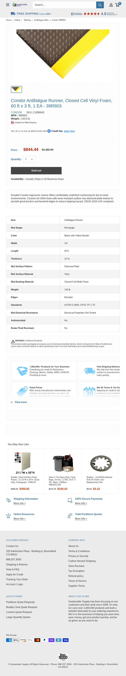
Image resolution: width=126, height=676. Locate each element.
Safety (17, 20)
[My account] (111, 5)
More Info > (81, 503)
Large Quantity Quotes (18, 617)
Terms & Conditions (79, 551)
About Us (73, 546)
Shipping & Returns (17, 564)
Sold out (36, 170)
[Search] (100, 5)
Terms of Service (77, 581)
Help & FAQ (12, 569)
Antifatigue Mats (41, 20)
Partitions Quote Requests (20, 602)
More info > (20, 503)
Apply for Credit (14, 574)
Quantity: (16, 159)
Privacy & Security (78, 556)
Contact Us (12, 546)
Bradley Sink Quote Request (21, 607)
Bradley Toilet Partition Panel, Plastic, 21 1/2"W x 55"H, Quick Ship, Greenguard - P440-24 (25, 479)
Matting (27, 20)
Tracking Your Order (17, 579)
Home (8, 20)
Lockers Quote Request (19, 612)
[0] (117, 5)
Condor (16, 112)
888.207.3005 (13, 559)
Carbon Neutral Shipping (82, 561)
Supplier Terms (76, 586)
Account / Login (14, 584)
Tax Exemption (76, 571)
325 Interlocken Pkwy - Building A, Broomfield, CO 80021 (31, 553)
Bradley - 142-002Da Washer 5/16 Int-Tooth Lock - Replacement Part (99, 479)
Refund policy (75, 576)
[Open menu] (7, 5)
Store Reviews (76, 566)
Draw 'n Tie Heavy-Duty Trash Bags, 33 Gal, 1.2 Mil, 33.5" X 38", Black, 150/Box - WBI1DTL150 (62, 481)
